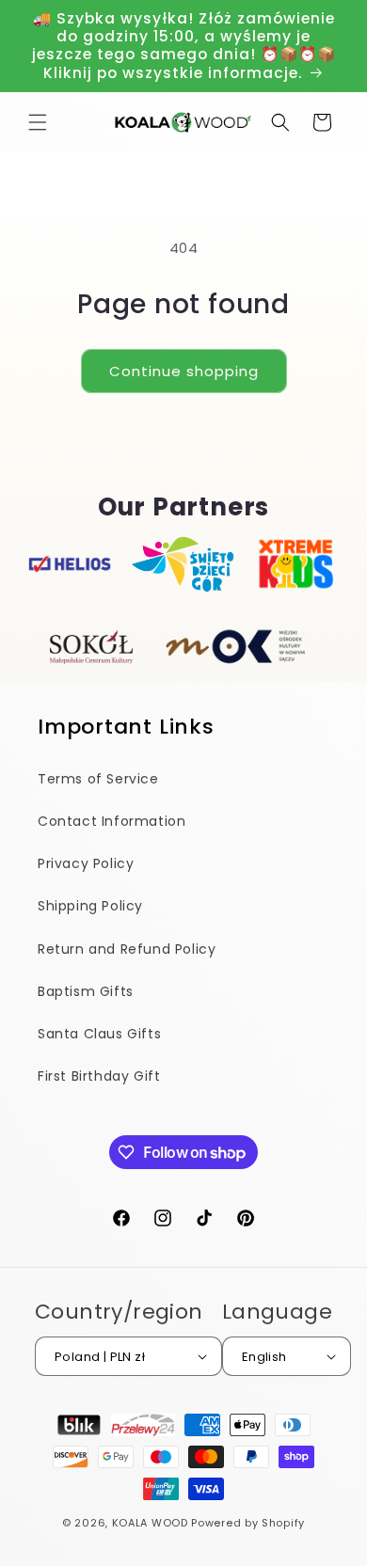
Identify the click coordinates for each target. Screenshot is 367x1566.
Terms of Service (98, 778)
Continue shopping (184, 371)
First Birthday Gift (99, 1076)
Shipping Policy (90, 905)
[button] (37, 122)
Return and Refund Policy (126, 949)
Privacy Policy (86, 863)
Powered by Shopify (248, 1522)
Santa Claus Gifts (99, 1033)
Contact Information (111, 821)
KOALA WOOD (150, 1522)
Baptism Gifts (86, 991)
